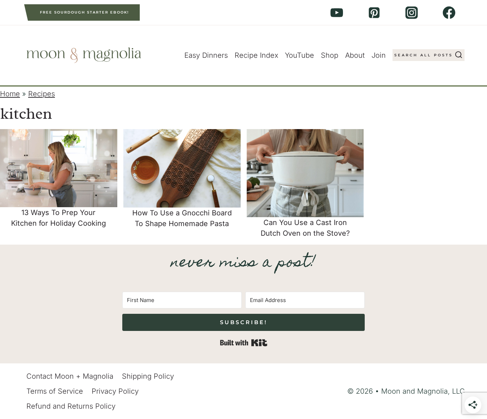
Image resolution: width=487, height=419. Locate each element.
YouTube (299, 55)
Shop (329, 55)
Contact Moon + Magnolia (69, 376)
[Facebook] (448, 12)
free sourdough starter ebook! (84, 12)
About (355, 55)
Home (10, 94)
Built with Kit (243, 342)
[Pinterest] (374, 12)
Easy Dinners (206, 55)
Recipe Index (256, 55)
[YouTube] (336, 12)
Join (378, 55)
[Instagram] (411, 12)
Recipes (41, 94)
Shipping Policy (148, 376)
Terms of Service (54, 391)
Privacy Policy (115, 391)
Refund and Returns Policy (71, 406)
